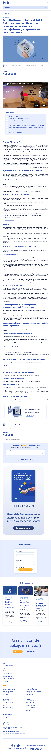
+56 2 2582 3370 (7, 716)
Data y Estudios (6, 17)
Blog (4, 668)
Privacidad (5, 671)
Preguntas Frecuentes (8, 676)
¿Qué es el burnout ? (14, 116)
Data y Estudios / (24, 597)
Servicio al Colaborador (8, 708)
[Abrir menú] (47, 3)
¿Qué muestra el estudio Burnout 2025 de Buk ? (20, 118)
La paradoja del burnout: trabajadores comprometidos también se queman (26, 125)
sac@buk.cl (5, 717)
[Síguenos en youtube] (12, 74)
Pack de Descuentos (30, 707)
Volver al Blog (7, 13)
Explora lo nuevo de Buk (8, 678)
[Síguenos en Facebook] (31, 749)
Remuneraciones (7, 700)
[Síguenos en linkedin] (6, 74)
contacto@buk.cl (7, 722)
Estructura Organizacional (9, 689)
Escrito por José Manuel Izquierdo (15, 424)
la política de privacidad (20, 456)
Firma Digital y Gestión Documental (11, 704)
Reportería (5, 696)
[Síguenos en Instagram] (38, 749)
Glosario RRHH (6, 683)
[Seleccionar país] (43, 2)
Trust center (5, 679)
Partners (5, 667)
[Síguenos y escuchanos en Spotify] (15, 74)
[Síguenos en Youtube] (36, 749)
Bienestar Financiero (30, 704)
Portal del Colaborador (8, 691)
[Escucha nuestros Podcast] (41, 749)
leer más (8, 622)
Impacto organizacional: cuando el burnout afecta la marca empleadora (26, 127)
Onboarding (5, 705)
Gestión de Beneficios (31, 700)
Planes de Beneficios (31, 705)
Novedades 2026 (24, 598)
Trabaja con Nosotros (8, 665)
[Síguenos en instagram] (9, 74)
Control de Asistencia (8, 702)
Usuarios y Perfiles (7, 692)
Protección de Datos (7, 673)
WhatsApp (6, 724)
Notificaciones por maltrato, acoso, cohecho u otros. (14, 733)
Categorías (7, 7)
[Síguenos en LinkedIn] (33, 749)
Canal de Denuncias (7, 707)
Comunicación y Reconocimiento (33, 691)
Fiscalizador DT (6, 675)
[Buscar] (6, 439)
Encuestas (28, 696)
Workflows (5, 694)
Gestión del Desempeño (31, 689)
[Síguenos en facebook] (3, 74)
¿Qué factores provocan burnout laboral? (18, 123)
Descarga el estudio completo (16, 132)
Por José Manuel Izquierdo (11, 65)
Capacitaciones (29, 694)
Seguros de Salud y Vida (31, 702)
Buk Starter (5, 681)
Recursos (5, 670)
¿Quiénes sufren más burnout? (16, 120)
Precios (4, 663)
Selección (28, 692)
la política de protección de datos (35, 456)
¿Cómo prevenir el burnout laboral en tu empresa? (21, 130)
